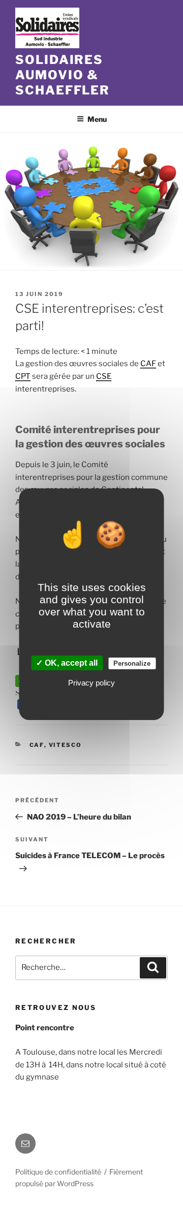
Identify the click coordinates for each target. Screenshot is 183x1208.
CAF (36, 744)
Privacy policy (91, 682)
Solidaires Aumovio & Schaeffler (62, 74)
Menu (97, 119)
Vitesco (65, 744)
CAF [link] (148, 363)
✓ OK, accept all (67, 663)
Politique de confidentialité (58, 1171)
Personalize (131, 663)
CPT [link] (22, 376)
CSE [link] (103, 376)
